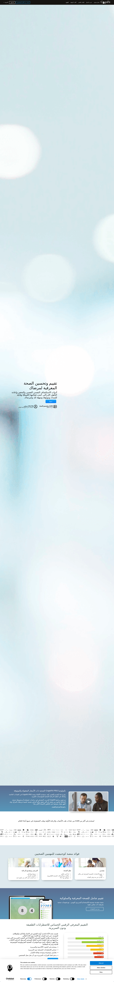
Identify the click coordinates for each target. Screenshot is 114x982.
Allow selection (101, 967)
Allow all (101, 963)
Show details (80, 979)
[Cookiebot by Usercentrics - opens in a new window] (10, 979)
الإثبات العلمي (81, 2)
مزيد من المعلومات (94, 909)
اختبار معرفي (96, 2)
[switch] (44, 979)
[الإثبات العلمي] (57, 838)
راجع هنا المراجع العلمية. (59, 807)
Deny (101, 972)
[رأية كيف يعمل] (88, 801)
